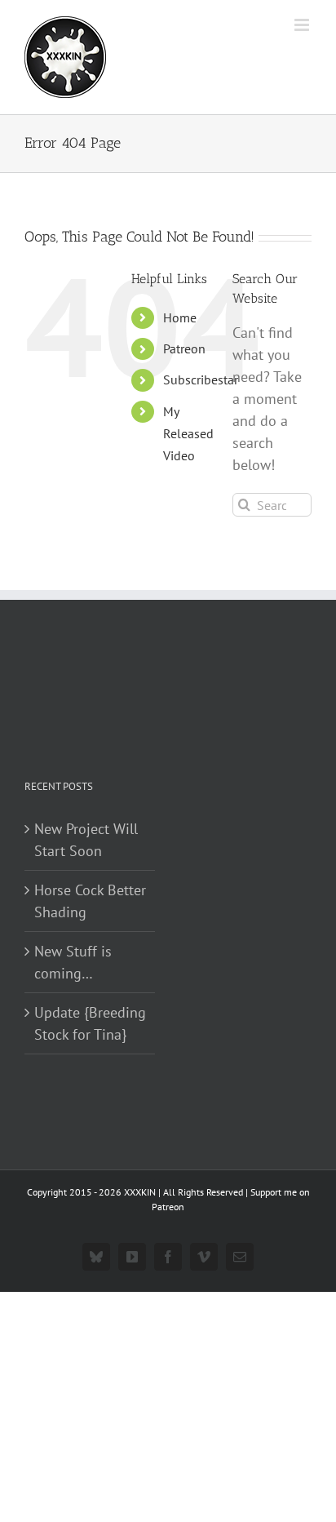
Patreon (184, 348)
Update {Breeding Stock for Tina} (90, 1023)
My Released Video (188, 433)
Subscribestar (200, 379)
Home (180, 317)
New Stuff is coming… (73, 962)
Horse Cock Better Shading (90, 901)
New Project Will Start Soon (86, 839)
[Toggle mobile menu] (303, 24)
